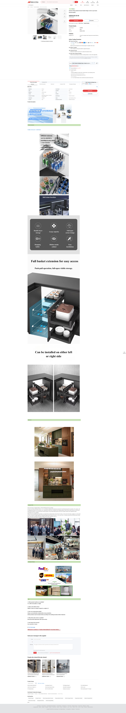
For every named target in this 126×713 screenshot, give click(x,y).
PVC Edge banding (30, 688)
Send (35, 652)
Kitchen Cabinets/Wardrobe (32, 685)
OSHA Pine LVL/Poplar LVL (32, 687)
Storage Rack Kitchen (40, 700)
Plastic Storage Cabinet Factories (48, 698)
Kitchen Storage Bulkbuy (49, 700)
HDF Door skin (83, 687)
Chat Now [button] (92, 20)
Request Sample (86, 23)
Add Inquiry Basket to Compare (47, 41)
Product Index (80, 705)
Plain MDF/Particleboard (67, 687)
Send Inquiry (76, 20)
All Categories (31, 5)
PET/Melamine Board (66, 685)
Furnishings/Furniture (48, 685)
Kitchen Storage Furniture (69, 698)
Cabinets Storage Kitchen (88, 698)
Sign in (97, 2)
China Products (44, 705)
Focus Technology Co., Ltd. (56, 709)
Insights (88, 705)
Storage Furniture (38, 698)
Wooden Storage (30, 698)
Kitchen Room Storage (31, 700)
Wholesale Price (64, 705)
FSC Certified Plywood (84, 685)
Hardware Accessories (66, 688)
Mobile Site (84, 705)
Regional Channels (74, 705)
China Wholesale (59, 705)
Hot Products (39, 705)
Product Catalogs (41, 683)
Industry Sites (69, 705)
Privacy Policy (77, 709)
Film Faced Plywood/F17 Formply (86, 688)
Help (81, 5)
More (28, 702)
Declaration (73, 709)
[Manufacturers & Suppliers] (33, 2)
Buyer (76, 5)
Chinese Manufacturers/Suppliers (51, 705)
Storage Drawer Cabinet (78, 698)
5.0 (86, 83)
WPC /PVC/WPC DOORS (49, 688)
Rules (98, 5)
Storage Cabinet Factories (59, 698)
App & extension (86, 5)
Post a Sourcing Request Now (55, 652)
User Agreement (68, 709)
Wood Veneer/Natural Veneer (49, 687)
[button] (77, 84)
